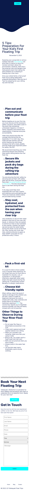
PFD (17, 303)
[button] (26, 3)
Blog (14, 484)
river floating (18, 62)
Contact (20, 484)
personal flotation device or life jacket (14, 183)
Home (8, 484)
